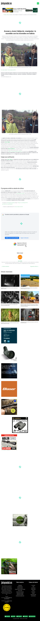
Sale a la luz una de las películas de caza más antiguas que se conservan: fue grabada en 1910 (9, 310)
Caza (33, 591)
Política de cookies (20, 599)
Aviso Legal (20, 595)
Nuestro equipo (20, 592)
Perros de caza (33, 599)
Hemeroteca (33, 600)
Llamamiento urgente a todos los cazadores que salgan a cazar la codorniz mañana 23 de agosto (10, 328)
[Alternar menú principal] (38, 3)
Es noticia (33, 590)
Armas (33, 598)
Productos (33, 596)
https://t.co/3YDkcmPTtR (26, 205)
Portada (5, 14)
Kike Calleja (10, 159)
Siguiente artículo (34, 271)
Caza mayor (33, 592)
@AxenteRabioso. (11, 148)
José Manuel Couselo (20, 193)
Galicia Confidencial (11, 151)
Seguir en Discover (25, 242)
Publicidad (20, 590)
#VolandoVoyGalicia (13, 205)
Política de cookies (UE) (20, 600)
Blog (8, 14)
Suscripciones (20, 591)
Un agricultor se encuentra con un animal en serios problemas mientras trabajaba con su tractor (29, 293)
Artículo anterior (5, 271)
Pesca (33, 595)
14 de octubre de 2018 (21, 209)
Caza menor (33, 594)
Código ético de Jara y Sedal (20, 594)
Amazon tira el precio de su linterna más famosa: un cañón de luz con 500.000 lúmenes (29, 327)
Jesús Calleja (7, 142)
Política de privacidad (20, 596)
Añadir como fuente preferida (12, 242)
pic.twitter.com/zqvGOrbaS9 (9, 206)
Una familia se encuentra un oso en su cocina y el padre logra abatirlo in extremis (9, 293)
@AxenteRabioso (19, 151)
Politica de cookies (20, 598)
